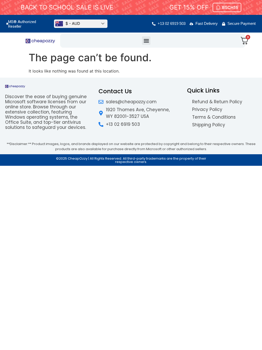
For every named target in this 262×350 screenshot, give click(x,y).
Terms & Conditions (214, 117)
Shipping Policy (208, 125)
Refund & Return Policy (217, 102)
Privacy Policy (207, 109)
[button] (146, 40)
